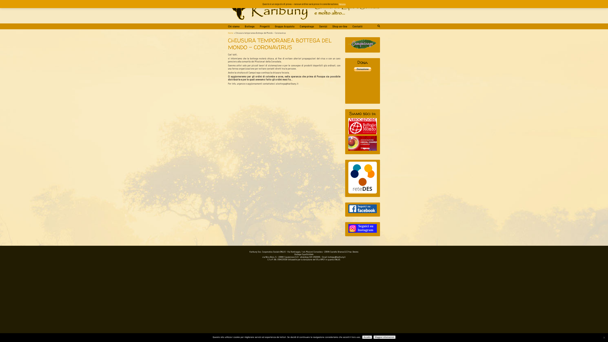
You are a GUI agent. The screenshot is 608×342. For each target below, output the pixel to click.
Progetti (265, 26)
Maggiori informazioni (384, 337)
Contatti (357, 26)
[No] (604, 337)
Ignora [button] (342, 3)
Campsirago (307, 26)
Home (230, 33)
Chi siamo (234, 26)
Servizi (323, 26)
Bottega (249, 26)
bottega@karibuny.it (336, 257)
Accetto (367, 337)
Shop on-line (339, 26)
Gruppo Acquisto (284, 26)
